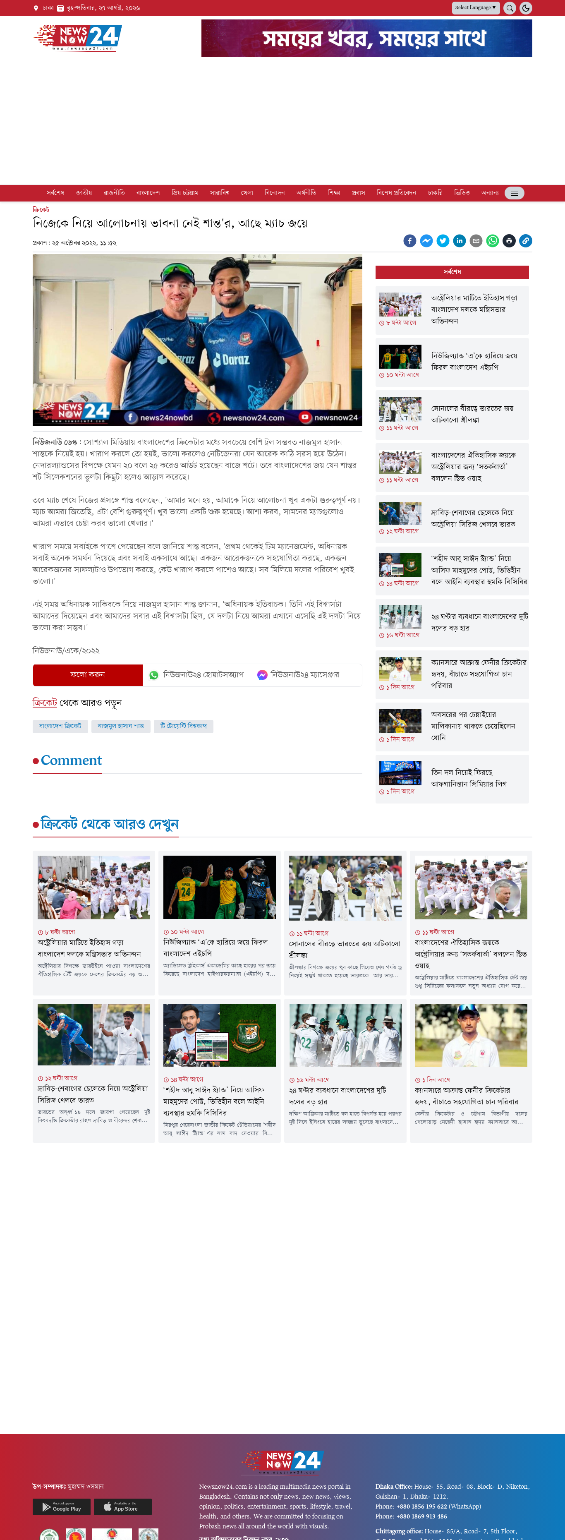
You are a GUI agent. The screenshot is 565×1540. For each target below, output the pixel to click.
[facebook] (410, 240)
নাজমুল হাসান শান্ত (121, 726)
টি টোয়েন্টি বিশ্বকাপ (183, 726)
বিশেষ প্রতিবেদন (397, 193)
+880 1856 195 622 (422, 1506)
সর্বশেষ (56, 193)
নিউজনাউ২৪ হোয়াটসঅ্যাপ (203, 675)
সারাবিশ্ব (220, 193)
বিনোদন (275, 193)
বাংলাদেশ (148, 193)
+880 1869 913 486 (422, 1516)
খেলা (247, 193)
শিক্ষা (334, 193)
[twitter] (443, 240)
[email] (476, 240)
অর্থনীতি (306, 193)
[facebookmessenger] (426, 240)
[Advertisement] (282, 122)
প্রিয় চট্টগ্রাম (185, 193)
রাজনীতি (114, 193)
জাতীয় (84, 193)
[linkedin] (459, 240)
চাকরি (435, 193)
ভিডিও (462, 193)
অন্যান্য (490, 193)
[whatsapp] (492, 240)
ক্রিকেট (41, 210)
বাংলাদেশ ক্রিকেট (60, 726)
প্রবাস (358, 193)
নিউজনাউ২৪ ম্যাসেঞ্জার (305, 675)
